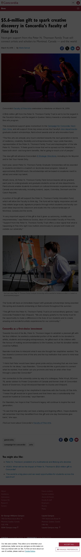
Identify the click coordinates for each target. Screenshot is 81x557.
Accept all (69, 544)
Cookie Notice (30, 551)
